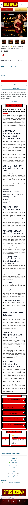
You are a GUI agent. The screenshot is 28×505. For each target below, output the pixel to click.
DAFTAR (21, 9)
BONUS (3, 502)
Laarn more (20, 60)
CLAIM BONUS (15, 88)
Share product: (14, 101)
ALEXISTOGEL (5, 113)
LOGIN (7, 9)
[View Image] (4, 41)
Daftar (14, 502)
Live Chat (25, 502)
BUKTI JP (19, 502)
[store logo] (10, 4)
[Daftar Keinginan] (24, 4)
